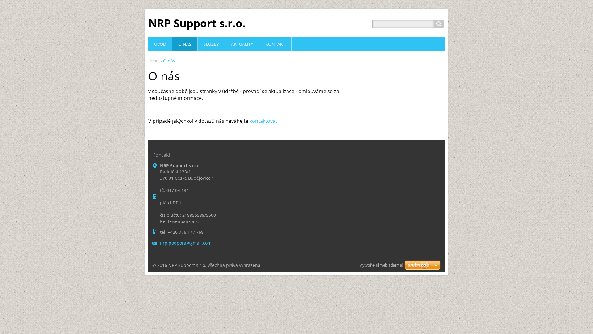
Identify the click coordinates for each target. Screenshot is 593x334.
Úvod (153, 61)
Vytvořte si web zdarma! (381, 265)
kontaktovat (263, 121)
